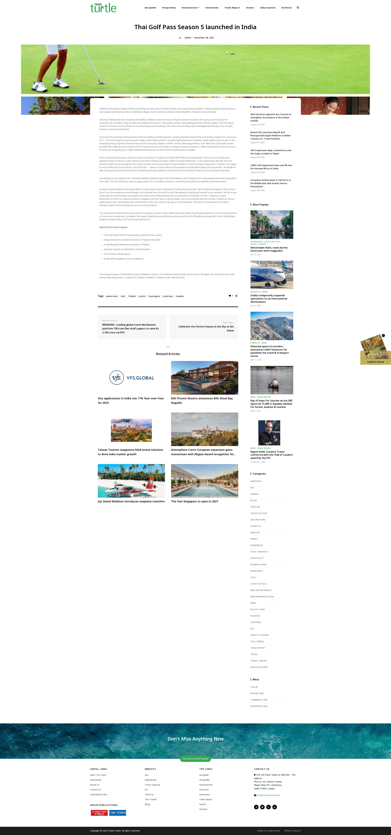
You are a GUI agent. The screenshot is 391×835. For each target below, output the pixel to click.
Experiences (256, 242)
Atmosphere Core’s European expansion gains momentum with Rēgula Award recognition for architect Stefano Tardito (202, 452)
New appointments (261, 590)
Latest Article (272, 242)
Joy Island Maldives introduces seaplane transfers (131, 501)
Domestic (255, 343)
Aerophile (150, 7)
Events (250, 7)
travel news (168, 296)
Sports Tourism (259, 635)
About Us (94, 784)
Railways (255, 616)
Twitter (262, 807)
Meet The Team (98, 774)
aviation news (112, 296)
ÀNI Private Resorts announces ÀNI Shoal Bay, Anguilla (202, 400)
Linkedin (274, 807)
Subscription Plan (98, 794)
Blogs (253, 500)
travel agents (154, 296)
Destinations (190, 7)
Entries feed (257, 693)
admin (188, 37)
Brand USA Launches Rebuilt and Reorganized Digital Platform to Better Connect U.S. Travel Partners (270, 135)
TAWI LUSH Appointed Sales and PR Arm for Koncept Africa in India (271, 167)
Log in (254, 687)
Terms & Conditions (268, 831)
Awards (254, 494)
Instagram (268, 807)
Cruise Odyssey (258, 513)
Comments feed (259, 700)
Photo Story (257, 609)
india (123, 296)
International (258, 564)
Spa (252, 628)
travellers (180, 296)
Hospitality (169, 7)
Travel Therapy (258, 244)
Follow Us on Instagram (195, 759)
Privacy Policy (293, 831)
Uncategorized (259, 667)
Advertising (95, 779)
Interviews (211, 7)
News (265, 292)
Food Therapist (259, 551)
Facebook (256, 807)
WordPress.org (259, 706)
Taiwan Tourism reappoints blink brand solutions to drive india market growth (130, 452)
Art (252, 487)
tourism (142, 296)
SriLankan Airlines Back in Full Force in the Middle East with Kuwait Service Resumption (270, 183)
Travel (254, 654)
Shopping (255, 622)
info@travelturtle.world (268, 795)
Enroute (255, 532)
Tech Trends (257, 641)
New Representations (262, 596)
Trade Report (232, 7)
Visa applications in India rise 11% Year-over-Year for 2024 (131, 400)
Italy (253, 577)
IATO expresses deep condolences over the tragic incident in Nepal (271, 152)
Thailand (132, 296)
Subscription (268, 7)
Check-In (255, 507)
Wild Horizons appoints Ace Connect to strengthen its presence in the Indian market (270, 117)
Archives (287, 7)
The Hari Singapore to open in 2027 (194, 501)
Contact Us (95, 789)
